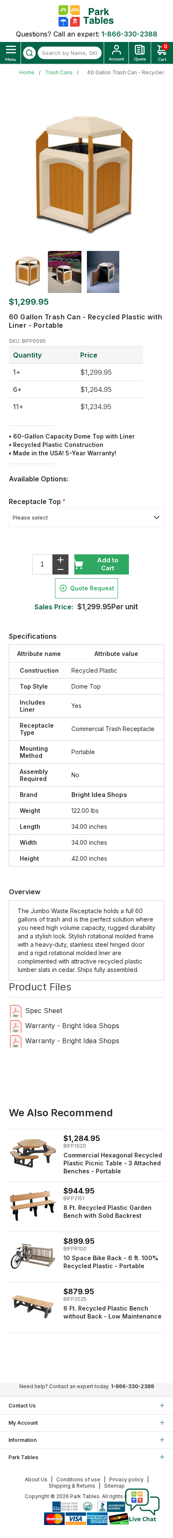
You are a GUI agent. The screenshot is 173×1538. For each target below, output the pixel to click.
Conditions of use (78, 1479)
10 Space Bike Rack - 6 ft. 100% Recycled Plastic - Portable (110, 1261)
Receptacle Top (36, 501)
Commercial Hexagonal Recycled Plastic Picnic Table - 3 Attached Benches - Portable (112, 1163)
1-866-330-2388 (129, 34)
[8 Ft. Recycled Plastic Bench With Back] (33, 1206)
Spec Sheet (43, 1010)
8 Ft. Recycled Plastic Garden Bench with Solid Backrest (107, 1211)
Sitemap (114, 1486)
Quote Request (92, 588)
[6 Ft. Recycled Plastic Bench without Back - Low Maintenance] (33, 1306)
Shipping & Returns (72, 1486)
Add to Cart (107, 564)
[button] (142, 1521)
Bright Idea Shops (99, 795)
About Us (36, 1479)
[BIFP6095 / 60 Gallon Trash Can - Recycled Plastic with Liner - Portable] (15, 1010)
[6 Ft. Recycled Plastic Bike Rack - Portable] (33, 1256)
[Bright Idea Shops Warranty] (15, 1025)
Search (29, 53)
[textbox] (70, 53)
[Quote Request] (140, 53)
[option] (28, 270)
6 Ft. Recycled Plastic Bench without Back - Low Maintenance (112, 1312)
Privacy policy (126, 1479)
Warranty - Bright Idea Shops (72, 1025)
